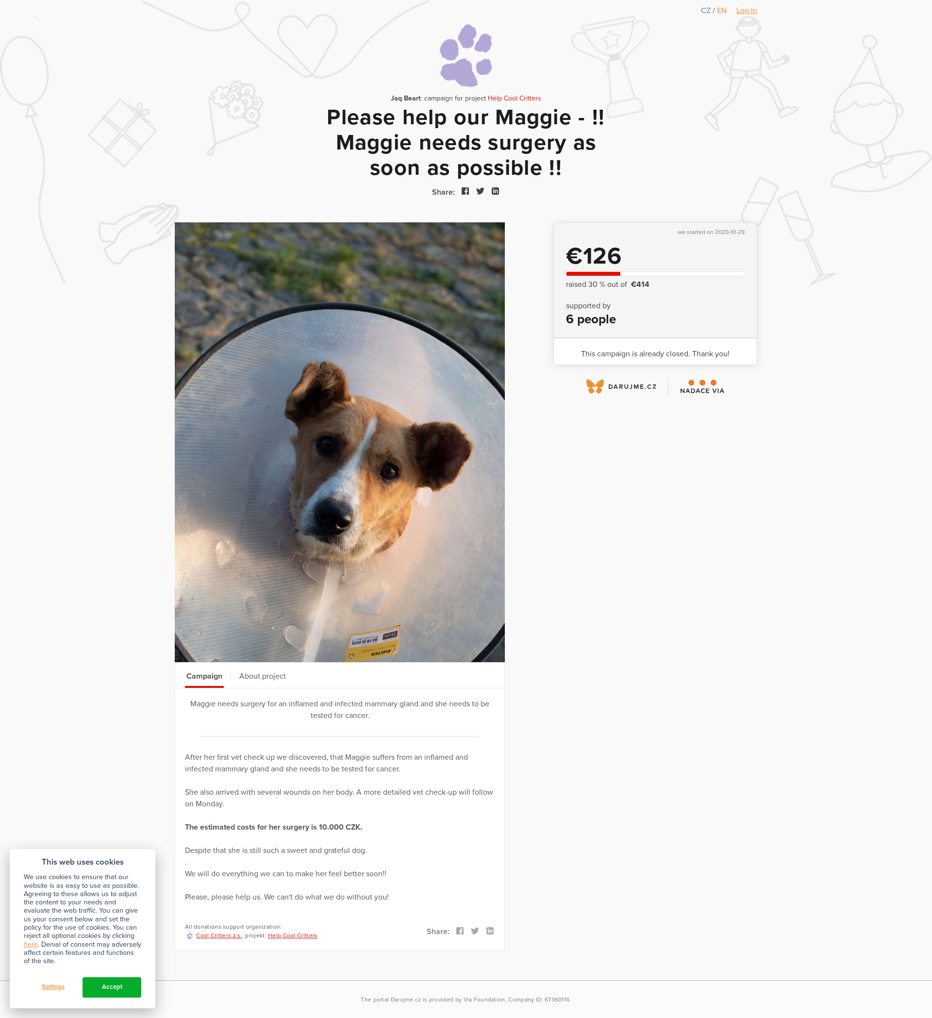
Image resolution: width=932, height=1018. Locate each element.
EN (722, 11)
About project (262, 676)
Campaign (204, 676)
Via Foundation (484, 999)
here (31, 944)
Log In (746, 11)
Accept (112, 987)
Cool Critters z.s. (219, 935)
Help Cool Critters (514, 98)
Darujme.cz (406, 999)
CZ (707, 11)
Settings (53, 987)
